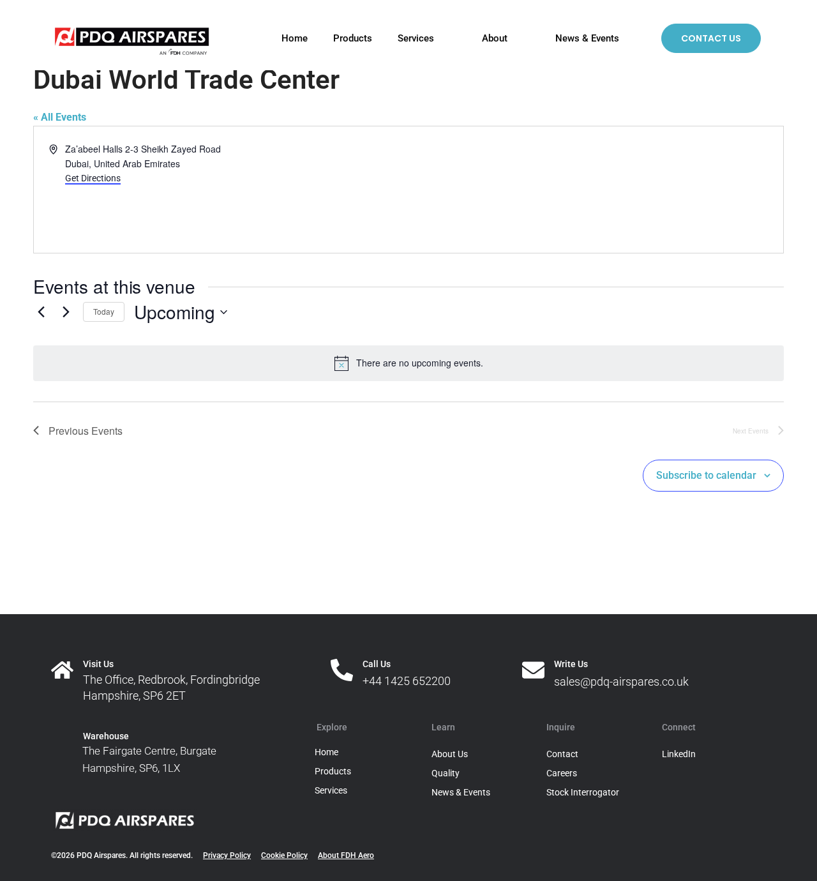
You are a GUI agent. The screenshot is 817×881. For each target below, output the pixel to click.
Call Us (377, 664)
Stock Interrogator (582, 792)
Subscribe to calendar (706, 475)
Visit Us (98, 664)
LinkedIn (679, 754)
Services (415, 38)
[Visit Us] (62, 670)
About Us (449, 754)
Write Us (571, 664)
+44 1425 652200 (407, 681)
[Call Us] (342, 670)
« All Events (59, 117)
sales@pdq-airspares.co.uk (621, 681)
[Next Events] (65, 312)
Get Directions (93, 178)
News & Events (586, 38)
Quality (445, 773)
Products (352, 38)
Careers (561, 773)
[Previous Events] (41, 312)
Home (294, 38)
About (494, 38)
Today (103, 311)
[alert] (408, 363)
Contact (562, 754)
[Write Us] (533, 670)
